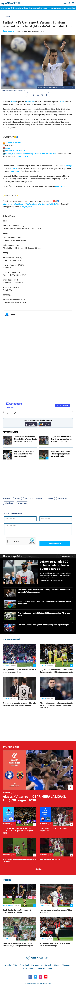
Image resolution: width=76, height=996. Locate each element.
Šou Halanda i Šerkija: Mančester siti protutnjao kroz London (17, 911)
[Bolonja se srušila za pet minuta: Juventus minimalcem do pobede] (19, 655)
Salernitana (30, 102)
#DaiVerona (18, 154)
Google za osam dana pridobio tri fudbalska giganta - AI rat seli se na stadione (44, 602)
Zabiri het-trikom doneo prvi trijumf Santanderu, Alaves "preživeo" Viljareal (18, 944)
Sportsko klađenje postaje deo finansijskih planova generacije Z (43, 625)
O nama (56, 965)
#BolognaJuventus (10, 204)
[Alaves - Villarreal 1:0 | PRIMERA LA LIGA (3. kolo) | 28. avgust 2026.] (38, 770)
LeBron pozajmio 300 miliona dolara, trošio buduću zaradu (54, 565)
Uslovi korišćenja (29, 969)
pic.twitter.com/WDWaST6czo (44, 154)
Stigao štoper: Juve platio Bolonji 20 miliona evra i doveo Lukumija (24, 453)
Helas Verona (62, 498)
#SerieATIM (27, 154)
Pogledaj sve (66, 556)
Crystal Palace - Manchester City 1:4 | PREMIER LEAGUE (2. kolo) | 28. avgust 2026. (18, 830)
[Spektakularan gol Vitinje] (56, 847)
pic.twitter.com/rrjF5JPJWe (47, 204)
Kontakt (50, 969)
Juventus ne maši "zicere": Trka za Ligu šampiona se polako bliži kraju (61, 453)
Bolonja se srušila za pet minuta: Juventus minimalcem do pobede (19, 671)
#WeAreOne (31, 204)
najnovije (7, 965)
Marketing (41, 969)
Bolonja (69, 166)
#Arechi (8, 148)
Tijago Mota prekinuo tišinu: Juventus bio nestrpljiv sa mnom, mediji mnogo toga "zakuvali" (56, 705)
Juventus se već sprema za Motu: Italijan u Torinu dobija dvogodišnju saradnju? (25, 439)
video (15, 965)
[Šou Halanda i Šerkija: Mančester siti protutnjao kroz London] (19, 895)
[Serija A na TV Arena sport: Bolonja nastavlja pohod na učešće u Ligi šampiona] (43, 440)
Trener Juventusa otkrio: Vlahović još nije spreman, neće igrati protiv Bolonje (19, 704)
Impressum (35, 965)
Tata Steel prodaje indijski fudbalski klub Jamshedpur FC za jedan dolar (44, 614)
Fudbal (17, 498)
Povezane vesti (10, 432)
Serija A (7, 17)
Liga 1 (42, 905)
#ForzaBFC (22, 204)
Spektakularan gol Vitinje (50, 859)
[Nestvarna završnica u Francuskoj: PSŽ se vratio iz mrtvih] (56, 895)
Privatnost (65, 965)
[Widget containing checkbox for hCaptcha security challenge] (21, 541)
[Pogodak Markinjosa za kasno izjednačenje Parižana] (19, 847)
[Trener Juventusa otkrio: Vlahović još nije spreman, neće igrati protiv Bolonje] (19, 688)
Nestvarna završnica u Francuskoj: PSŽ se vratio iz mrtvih (56, 911)
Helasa (13, 102)
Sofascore (18, 413)
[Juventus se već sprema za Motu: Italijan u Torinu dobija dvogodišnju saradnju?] (7, 440)
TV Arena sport (60, 186)
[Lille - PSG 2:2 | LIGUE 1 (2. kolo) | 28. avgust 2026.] (56, 816)
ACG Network (46, 965)
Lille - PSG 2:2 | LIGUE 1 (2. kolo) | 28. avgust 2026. (54, 829)
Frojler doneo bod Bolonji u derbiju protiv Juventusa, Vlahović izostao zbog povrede (56, 671)
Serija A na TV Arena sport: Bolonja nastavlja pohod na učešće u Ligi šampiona (61, 439)
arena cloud (24, 965)
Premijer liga (8, 905)
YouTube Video (11, 746)
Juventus (13, 168)
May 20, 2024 (23, 156)
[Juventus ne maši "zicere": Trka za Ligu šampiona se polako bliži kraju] (43, 454)
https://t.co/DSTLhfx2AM (15, 151)
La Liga (5, 939)
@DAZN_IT (9, 154)
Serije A (61, 102)
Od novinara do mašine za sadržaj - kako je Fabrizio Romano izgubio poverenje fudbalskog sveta (44, 591)
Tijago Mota (14, 171)
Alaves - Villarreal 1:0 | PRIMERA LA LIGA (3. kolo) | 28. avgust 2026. (34, 798)
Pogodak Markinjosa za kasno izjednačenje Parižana (19, 860)
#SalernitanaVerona (13, 142)
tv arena (29, 983)
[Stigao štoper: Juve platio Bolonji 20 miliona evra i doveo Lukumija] (7, 454)
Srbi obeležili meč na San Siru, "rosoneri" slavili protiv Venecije (56, 944)
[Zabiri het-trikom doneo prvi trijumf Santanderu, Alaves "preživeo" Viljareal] (19, 929)
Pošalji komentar (55, 543)
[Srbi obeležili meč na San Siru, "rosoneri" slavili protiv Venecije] (56, 929)
